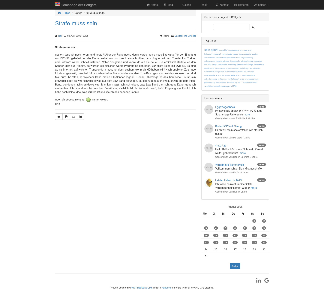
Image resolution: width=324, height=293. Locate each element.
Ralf (60, 35)
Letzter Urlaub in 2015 (228, 180)
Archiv (235, 266)
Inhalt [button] (204, 5)
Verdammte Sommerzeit (229, 165)
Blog (67, 13)
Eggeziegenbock (225, 107)
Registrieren (241, 5)
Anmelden (260, 5)
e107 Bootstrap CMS (142, 287)
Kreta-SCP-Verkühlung (228, 126)
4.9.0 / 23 (220, 145)
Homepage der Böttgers (79, 4)
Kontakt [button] (224, 5)
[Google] (265, 281)
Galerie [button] (186, 5)
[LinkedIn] (257, 281)
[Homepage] (59, 13)
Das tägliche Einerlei (185, 35)
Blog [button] (170, 5)
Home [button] (154, 5)
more (247, 114)
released (166, 287)
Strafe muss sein (76, 23)
